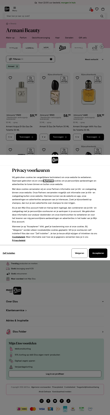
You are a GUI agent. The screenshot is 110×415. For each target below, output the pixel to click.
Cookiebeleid (18, 237)
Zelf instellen (9, 253)
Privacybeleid (18, 240)
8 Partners (48, 181)
